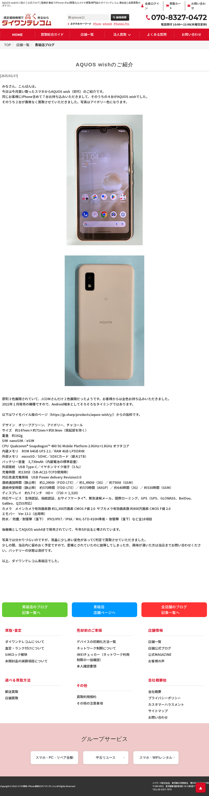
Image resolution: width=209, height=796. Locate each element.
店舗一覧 (87, 34)
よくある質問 (157, 34)
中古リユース (106, 757)
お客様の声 (156, 660)
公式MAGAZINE (159, 654)
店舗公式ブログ (159, 648)
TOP (7, 44)
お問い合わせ (198, 5)
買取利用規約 (86, 696)
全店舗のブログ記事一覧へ (174, 609)
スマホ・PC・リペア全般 (54, 757)
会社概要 (154, 691)
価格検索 (121, 17)
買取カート (175, 5)
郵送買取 (11, 691)
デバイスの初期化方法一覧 (96, 641)
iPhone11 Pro (121, 23)
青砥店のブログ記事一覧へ (35, 609)
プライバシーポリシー (164, 697)
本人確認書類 (86, 666)
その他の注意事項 (90, 703)
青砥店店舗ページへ (104, 609)
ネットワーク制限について (96, 648)
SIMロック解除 (16, 654)
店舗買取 (11, 697)
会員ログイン (152, 5)
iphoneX (107, 23)
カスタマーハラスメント (166, 704)
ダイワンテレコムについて (24, 641)
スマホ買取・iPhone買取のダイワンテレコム (36, 786)
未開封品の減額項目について (26, 660)
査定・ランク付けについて (24, 648)
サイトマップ (158, 710)
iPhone (97, 23)
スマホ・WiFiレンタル (155, 757)
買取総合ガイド (52, 34)
